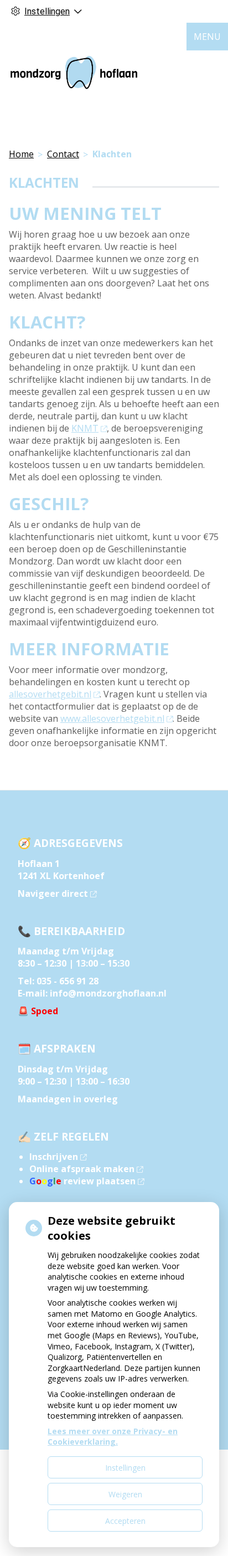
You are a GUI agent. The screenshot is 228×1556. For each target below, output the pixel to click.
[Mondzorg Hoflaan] (74, 72)
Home (21, 154)
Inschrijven (53, 1157)
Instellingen (125, 1467)
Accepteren (125, 1521)
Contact (63, 154)
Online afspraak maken (81, 1169)
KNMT (85, 428)
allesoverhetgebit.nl (50, 694)
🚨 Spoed (38, 1011)
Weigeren (125, 1494)
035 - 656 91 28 (68, 981)
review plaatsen (82, 1181)
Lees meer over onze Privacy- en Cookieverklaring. (113, 1436)
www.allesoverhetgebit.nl (112, 718)
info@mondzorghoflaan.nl (108, 993)
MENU (207, 36)
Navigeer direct (53, 893)
